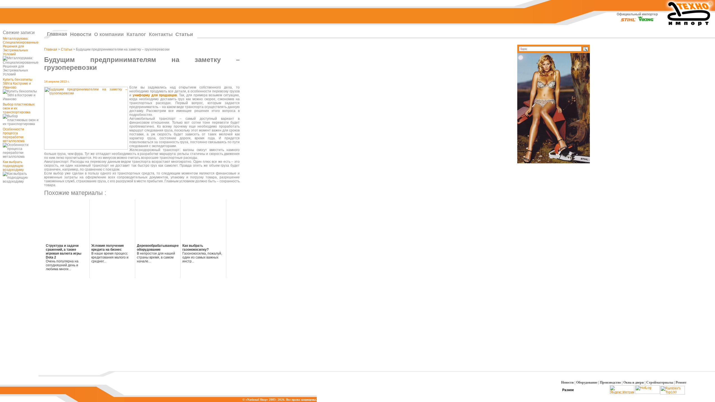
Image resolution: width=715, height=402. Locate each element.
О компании (109, 34)
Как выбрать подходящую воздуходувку (13, 166)
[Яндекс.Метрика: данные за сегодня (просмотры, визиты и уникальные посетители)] (622, 389)
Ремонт (681, 382)
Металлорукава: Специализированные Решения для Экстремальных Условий (21, 46)
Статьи (184, 34)
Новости (80, 34)
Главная (57, 34)
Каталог (136, 34)
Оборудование (586, 382)
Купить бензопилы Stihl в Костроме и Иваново (17, 83)
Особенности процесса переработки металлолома (14, 135)
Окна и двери (633, 382)
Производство (610, 382)
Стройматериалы (659, 382)
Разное (568, 390)
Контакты (161, 34)
